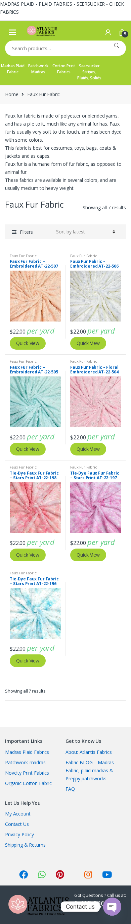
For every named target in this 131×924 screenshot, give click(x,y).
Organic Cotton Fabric (28, 783)
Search (116, 48)
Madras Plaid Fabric (13, 69)
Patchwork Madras (38, 69)
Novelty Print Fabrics (27, 773)
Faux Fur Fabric (23, 255)
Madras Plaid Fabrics (27, 752)
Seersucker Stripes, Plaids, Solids (89, 72)
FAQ (70, 789)
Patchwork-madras (25, 762)
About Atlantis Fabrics (89, 752)
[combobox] (56, 48)
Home (11, 94)
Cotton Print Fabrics (63, 69)
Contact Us (17, 824)
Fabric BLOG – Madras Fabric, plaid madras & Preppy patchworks (90, 770)
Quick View (27, 343)
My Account (18, 813)
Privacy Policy (19, 834)
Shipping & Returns (25, 845)
